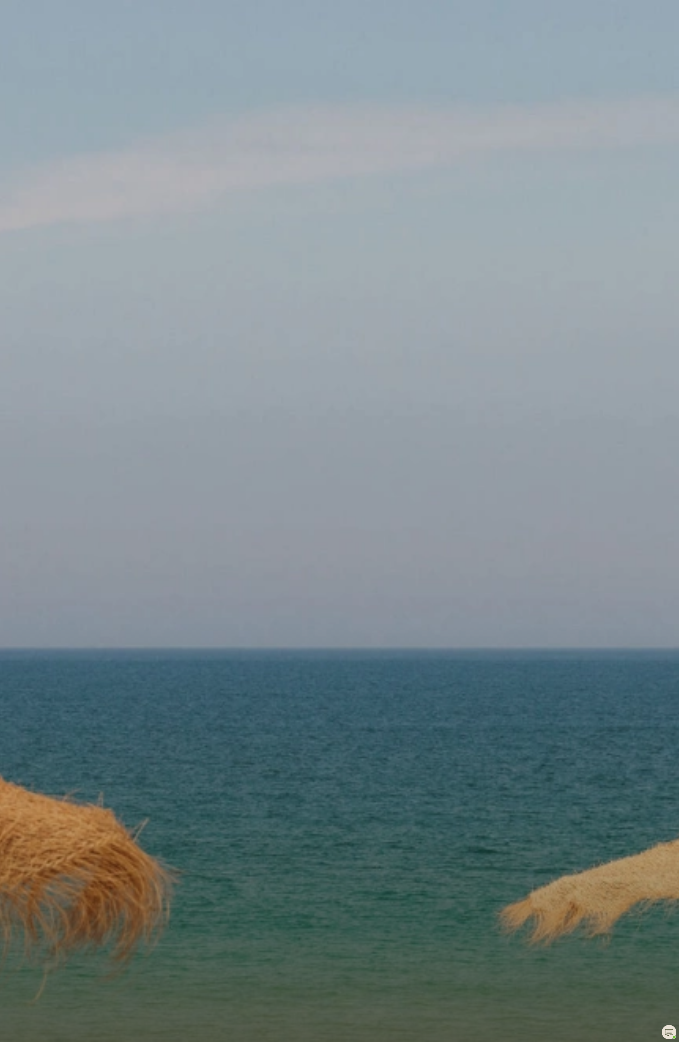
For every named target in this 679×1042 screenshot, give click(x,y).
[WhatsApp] (669, 1032)
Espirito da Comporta (339, 13)
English (421, 27)
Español (417, 61)
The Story (220, 27)
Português (420, 96)
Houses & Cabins (259, 27)
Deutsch (417, 84)
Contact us (387, 27)
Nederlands (421, 73)
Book (456, 27)
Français (418, 50)
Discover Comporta (343, 27)
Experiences (299, 61)
